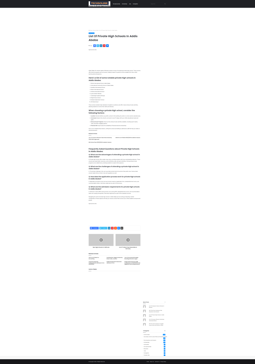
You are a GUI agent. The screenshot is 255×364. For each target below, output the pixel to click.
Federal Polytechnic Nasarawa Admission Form (114, 262)
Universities (146, 344)
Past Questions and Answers (150, 340)
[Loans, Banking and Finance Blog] (99, 3)
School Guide (95, 30)
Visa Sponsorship (116, 3)
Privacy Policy (163, 361)
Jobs (130, 3)
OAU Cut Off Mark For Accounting (94, 258)
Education (146, 348)
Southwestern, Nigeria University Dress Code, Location (115, 258)
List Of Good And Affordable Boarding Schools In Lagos (131, 258)
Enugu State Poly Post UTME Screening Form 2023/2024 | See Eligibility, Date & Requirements (132, 263)
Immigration (135, 3)
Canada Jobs (146, 355)
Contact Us (157, 361)
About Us (152, 361)
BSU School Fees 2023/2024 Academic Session (100, 142)
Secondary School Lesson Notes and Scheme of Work (155, 336)
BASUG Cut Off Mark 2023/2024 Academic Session (128, 137)
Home (90, 30)
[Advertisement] (127, 18)
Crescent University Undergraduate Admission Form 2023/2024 (96, 263)
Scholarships (124, 3)
